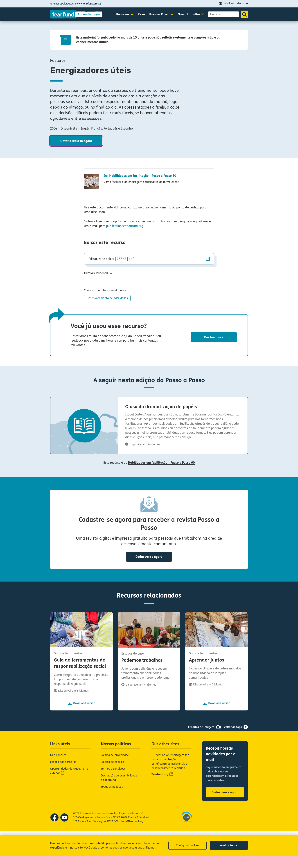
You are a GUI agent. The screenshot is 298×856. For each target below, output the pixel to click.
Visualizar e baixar (111, 259)
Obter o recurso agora (76, 141)
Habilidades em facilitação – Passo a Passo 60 (161, 462)
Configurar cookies (187, 845)
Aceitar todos (228, 845)
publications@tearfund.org (124, 226)
